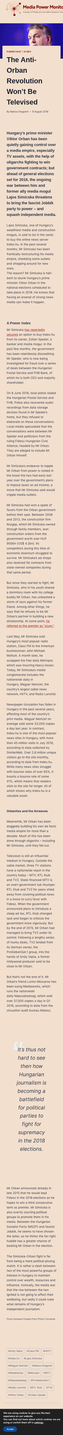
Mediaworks (15, 1372)
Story (27, 51)
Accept (10, 1429)
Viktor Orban (16, 1395)
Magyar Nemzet (18, 1365)
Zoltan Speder (37, 1395)
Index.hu (13, 1358)
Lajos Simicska (33, 1358)
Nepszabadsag (17, 1380)
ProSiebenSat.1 (40, 1380)
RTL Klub (36, 1387)
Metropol (33, 1372)
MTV (47, 1372)
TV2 (49, 1387)
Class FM (33, 1351)
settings (38, 1422)
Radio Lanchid (17, 1387)
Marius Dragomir (19, 111)
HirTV (47, 1351)
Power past (14, 51)
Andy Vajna (15, 1351)
